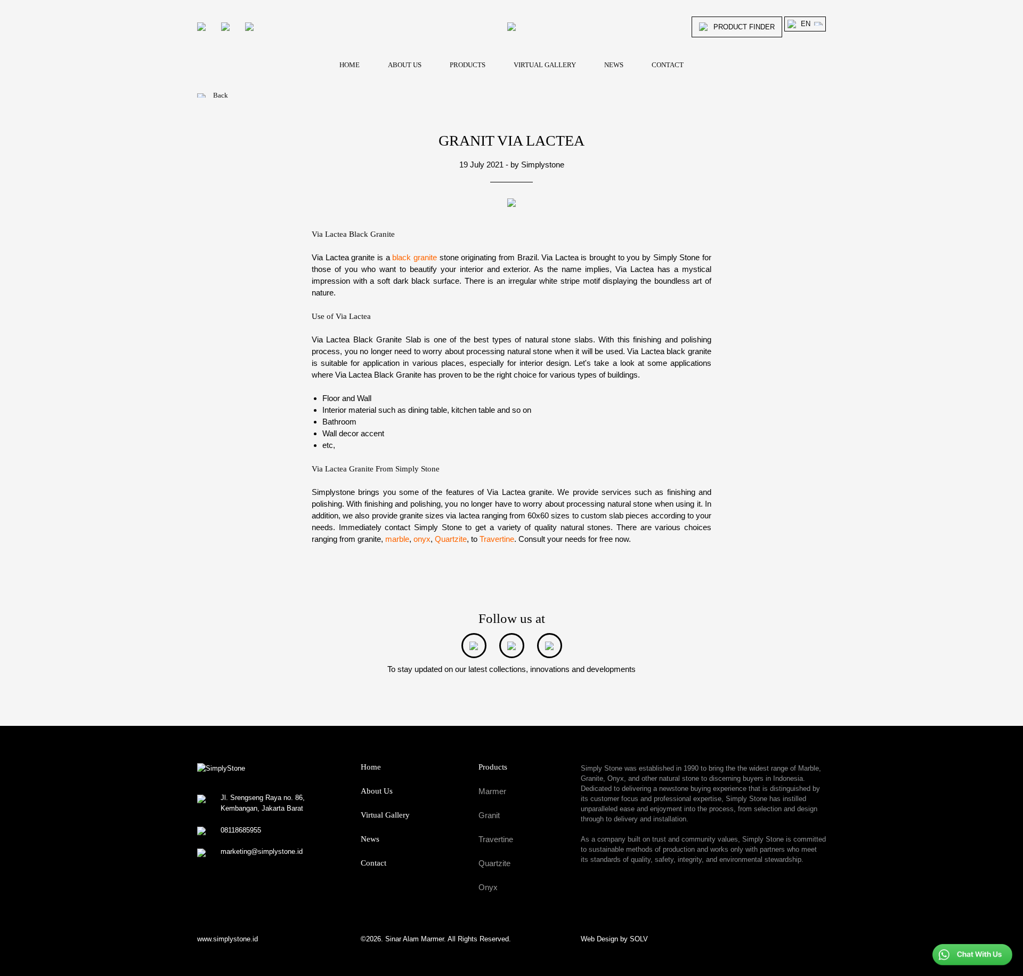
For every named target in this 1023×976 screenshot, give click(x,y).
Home (371, 767)
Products (492, 767)
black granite (414, 257)
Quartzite (451, 538)
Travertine (497, 538)
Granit (489, 815)
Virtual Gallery (385, 815)
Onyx (488, 887)
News (370, 839)
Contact (373, 863)
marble (397, 538)
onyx (422, 538)
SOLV (639, 939)
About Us (377, 791)
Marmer (492, 791)
